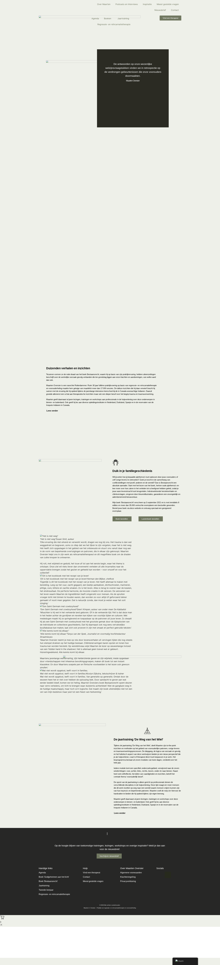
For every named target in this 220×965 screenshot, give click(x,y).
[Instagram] (159, 875)
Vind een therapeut (91, 873)
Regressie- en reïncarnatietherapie (113, 24)
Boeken (107, 18)
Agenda (95, 18)
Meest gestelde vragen (168, 4)
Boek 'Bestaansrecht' (48, 881)
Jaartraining (123, 18)
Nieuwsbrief (160, 10)
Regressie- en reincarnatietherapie (54, 894)
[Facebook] (168, 875)
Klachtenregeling (128, 877)
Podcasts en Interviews (126, 4)
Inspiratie (147, 4)
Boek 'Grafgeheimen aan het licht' (54, 877)
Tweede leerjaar (46, 890)
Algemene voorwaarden (131, 873)
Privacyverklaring (128, 881)
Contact (175, 10)
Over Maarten (103, 4)
